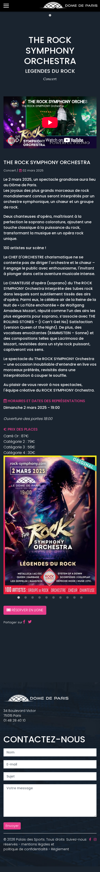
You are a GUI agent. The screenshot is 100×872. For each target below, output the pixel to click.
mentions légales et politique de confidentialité (28, 846)
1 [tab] (50, 15)
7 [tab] (60, 597)
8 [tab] (67, 597)
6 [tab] (53, 597)
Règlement (60, 849)
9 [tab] (74, 597)
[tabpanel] (50, 525)
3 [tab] (32, 597)
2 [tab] (25, 597)
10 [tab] (81, 597)
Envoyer (12, 825)
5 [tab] (46, 597)
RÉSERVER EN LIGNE (27, 610)
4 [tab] (39, 597)
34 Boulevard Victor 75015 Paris (19, 713)
